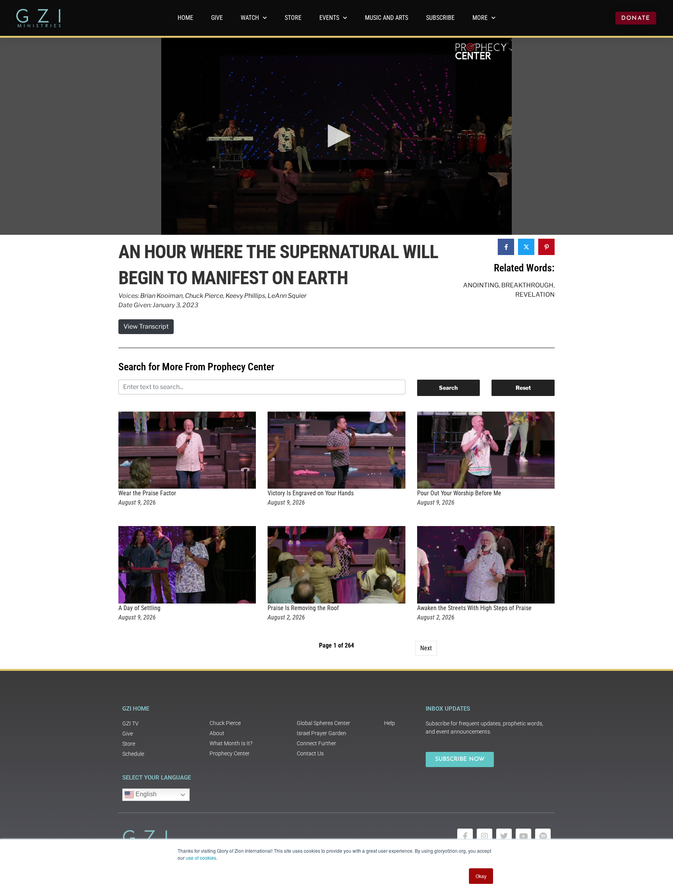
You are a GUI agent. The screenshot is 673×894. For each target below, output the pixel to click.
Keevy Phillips (245, 295)
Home (185, 17)
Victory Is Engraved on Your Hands (311, 493)
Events (329, 17)
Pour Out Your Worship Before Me (459, 493)
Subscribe (440, 17)
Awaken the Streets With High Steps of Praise (474, 608)
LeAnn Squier (287, 295)
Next (426, 648)
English (145, 794)
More (480, 17)
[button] (336, 136)
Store (293, 17)
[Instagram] (484, 836)
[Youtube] (523, 836)
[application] (336, 136)
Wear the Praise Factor (147, 493)
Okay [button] (481, 876)
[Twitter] (504, 836)
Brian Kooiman (161, 295)
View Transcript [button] (146, 326)
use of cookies (201, 857)
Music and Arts (386, 17)
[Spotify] (543, 836)
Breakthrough (527, 285)
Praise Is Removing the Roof (303, 608)
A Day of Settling (139, 608)
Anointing (481, 285)
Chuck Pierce (204, 295)
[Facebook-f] (465, 836)
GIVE (217, 17)
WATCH (250, 17)
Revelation (535, 294)
